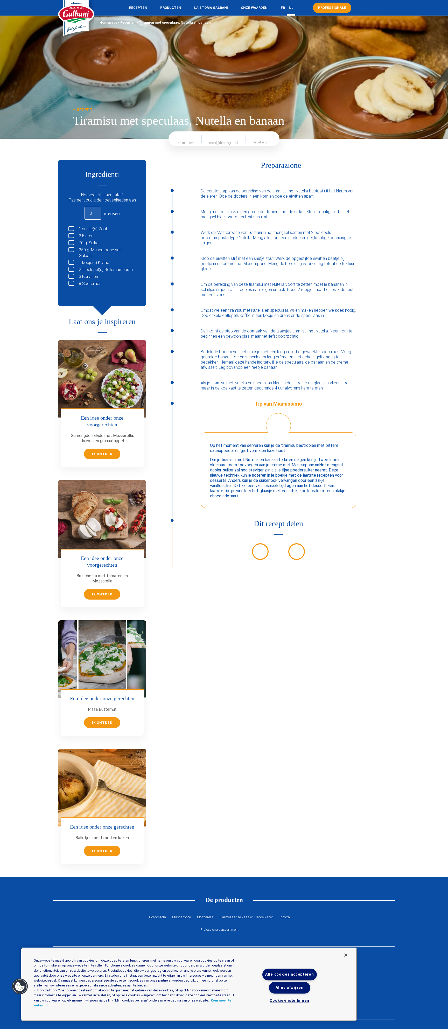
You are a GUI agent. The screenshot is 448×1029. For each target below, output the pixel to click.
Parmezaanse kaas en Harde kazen (247, 917)
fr (283, 8)
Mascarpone (181, 917)
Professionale (332, 8)
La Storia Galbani (211, 8)
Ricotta (285, 917)
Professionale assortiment (219, 929)
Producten (170, 8)
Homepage (108, 22)
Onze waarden (254, 8)
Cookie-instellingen (289, 1001)
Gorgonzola (157, 917)
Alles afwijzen (290, 988)
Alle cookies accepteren (289, 974)
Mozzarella (205, 917)
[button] (20, 986)
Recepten (138, 8)
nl (291, 8)
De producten (224, 899)
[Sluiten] (346, 955)
